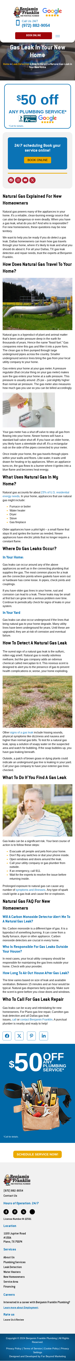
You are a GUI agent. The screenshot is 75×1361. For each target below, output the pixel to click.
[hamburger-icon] (57, 36)
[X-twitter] (32, 180)
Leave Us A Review (13, 1320)
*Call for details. (16, 126)
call (14, 1019)
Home (6, 64)
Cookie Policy (51, 1348)
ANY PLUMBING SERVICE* (37, 111)
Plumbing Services (14, 1262)
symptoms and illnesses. (31, 889)
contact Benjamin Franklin (36, 1019)
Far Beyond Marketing (53, 1356)
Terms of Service (32, 1348)
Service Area (10, 1282)
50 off (37, 99)
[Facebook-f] (6, 1211)
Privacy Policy (13, 1348)
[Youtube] (25, 180)
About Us (8, 1257)
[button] (33, 35)
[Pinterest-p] (14, 1211)
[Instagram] (18, 180)
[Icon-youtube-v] (32, 1211)
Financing (9, 1287)
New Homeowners (14, 1277)
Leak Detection (20, 64)
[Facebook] (11, 180)
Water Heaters (12, 1272)
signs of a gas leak (21, 732)
